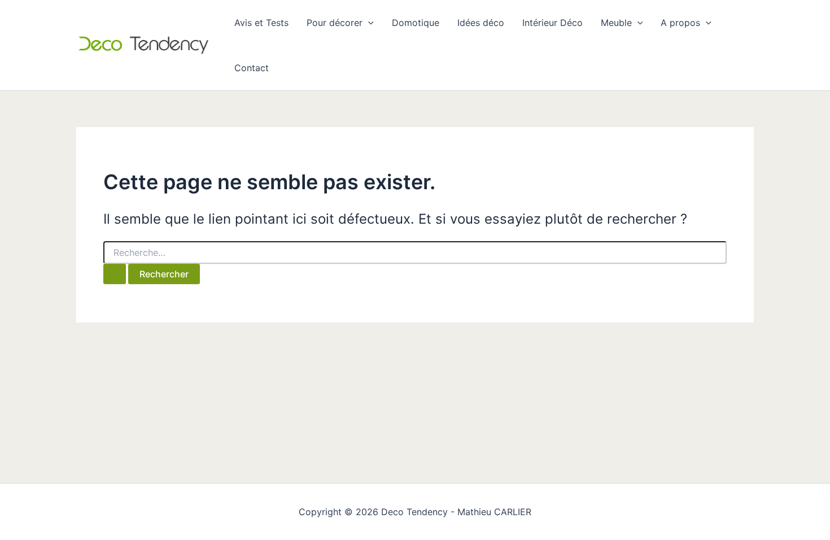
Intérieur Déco (552, 22)
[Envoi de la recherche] (114, 274)
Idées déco (480, 22)
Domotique (415, 22)
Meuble (616, 22)
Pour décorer (334, 22)
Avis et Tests (261, 22)
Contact (251, 67)
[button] (368, 22)
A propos (680, 22)
